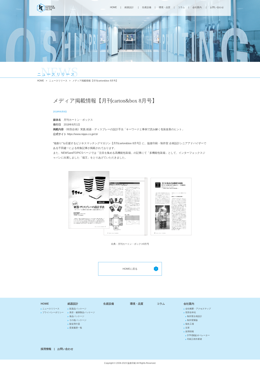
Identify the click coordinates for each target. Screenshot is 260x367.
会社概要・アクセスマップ (198, 308)
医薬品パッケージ (77, 308)
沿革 (187, 328)
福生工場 (189, 324)
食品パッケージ (76, 316)
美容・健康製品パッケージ (82, 312)
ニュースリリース (58, 80)
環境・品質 (164, 7)
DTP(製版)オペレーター (198, 335)
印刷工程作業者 (194, 339)
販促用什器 (74, 324)
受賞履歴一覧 (75, 328)
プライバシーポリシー (53, 312)
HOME (113, 7)
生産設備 (146, 7)
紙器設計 (129, 7)
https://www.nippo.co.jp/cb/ (82, 134)
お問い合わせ (217, 7)
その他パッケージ (77, 320)
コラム (181, 7)
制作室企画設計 (194, 316)
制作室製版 (192, 320)
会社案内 (197, 7)
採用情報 (189, 331)
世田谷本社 (190, 312)
